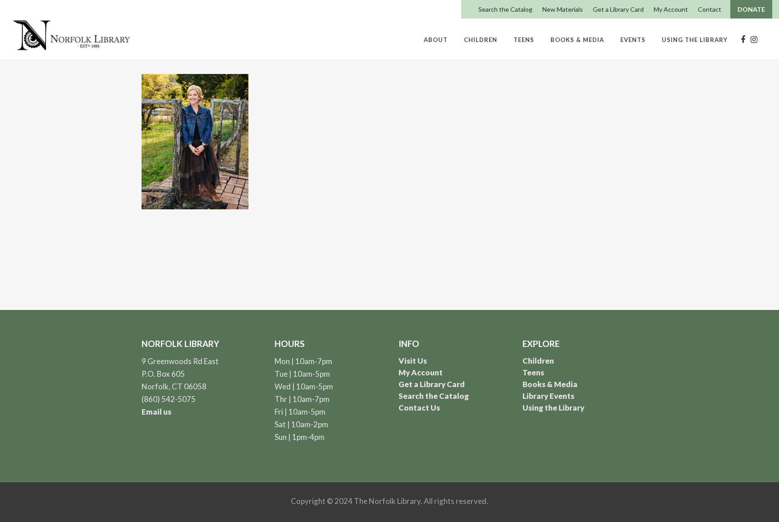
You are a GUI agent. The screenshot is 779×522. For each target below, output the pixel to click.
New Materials (562, 9)
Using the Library (553, 407)
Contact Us (419, 407)
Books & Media (549, 384)
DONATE (751, 9)
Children (538, 360)
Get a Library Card (618, 9)
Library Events (548, 396)
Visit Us (413, 360)
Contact (709, 9)
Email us (156, 411)
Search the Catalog (505, 9)
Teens (533, 372)
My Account (671, 9)
